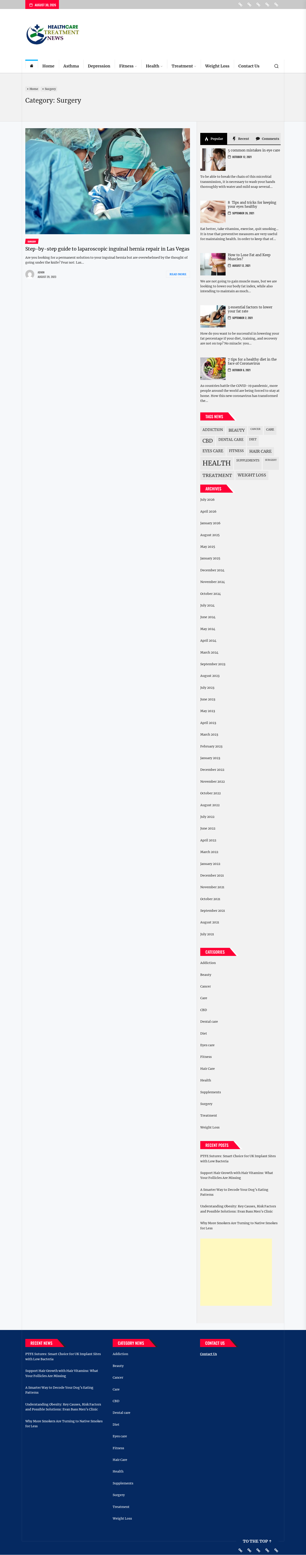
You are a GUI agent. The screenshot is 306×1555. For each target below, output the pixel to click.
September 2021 (212, 911)
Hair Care (260, 451)
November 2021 (212, 887)
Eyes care (213, 451)
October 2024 (210, 594)
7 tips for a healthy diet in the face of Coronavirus (252, 361)
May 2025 (207, 547)
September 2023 (212, 664)
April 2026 (208, 511)
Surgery (271, 460)
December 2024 (212, 570)
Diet (252, 439)
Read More (178, 274)
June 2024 (207, 617)
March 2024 (209, 652)
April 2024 (208, 641)
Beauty (236, 430)
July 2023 (207, 688)
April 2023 (208, 723)
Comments (270, 139)
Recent (243, 139)
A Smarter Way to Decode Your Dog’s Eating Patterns (234, 1192)
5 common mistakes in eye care (254, 150)
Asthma (71, 66)
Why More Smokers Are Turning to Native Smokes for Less (239, 1225)
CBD (208, 441)
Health (152, 66)
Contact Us (248, 66)
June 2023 (207, 699)
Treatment (182, 66)
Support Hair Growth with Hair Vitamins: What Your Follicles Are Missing (236, 1175)
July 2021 (207, 934)
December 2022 (212, 770)
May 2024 (207, 629)
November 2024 (212, 582)
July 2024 (207, 605)
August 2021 (209, 922)
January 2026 (210, 523)
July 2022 (207, 817)
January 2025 (210, 558)
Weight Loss (217, 66)
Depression (99, 66)
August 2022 (210, 805)
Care (270, 429)
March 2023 (209, 734)
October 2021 (210, 899)
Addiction (213, 430)
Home (48, 66)
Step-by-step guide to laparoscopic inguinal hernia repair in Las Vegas (107, 249)
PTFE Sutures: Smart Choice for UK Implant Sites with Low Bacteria (238, 1158)
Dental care (231, 439)
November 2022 (212, 782)
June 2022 (207, 828)
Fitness (126, 66)
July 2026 (207, 500)
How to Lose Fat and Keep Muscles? (249, 257)
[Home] (31, 66)
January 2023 (210, 758)
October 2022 (210, 793)
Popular (216, 139)
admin (41, 272)
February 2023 (211, 746)
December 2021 (212, 875)
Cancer (255, 429)
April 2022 (208, 840)
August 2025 (210, 535)
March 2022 (209, 852)
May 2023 (207, 711)
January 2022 (210, 864)
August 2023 (210, 676)
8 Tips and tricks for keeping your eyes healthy (252, 204)
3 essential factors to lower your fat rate (250, 309)
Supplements (247, 460)
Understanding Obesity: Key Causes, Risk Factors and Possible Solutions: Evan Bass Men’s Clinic (238, 1208)
